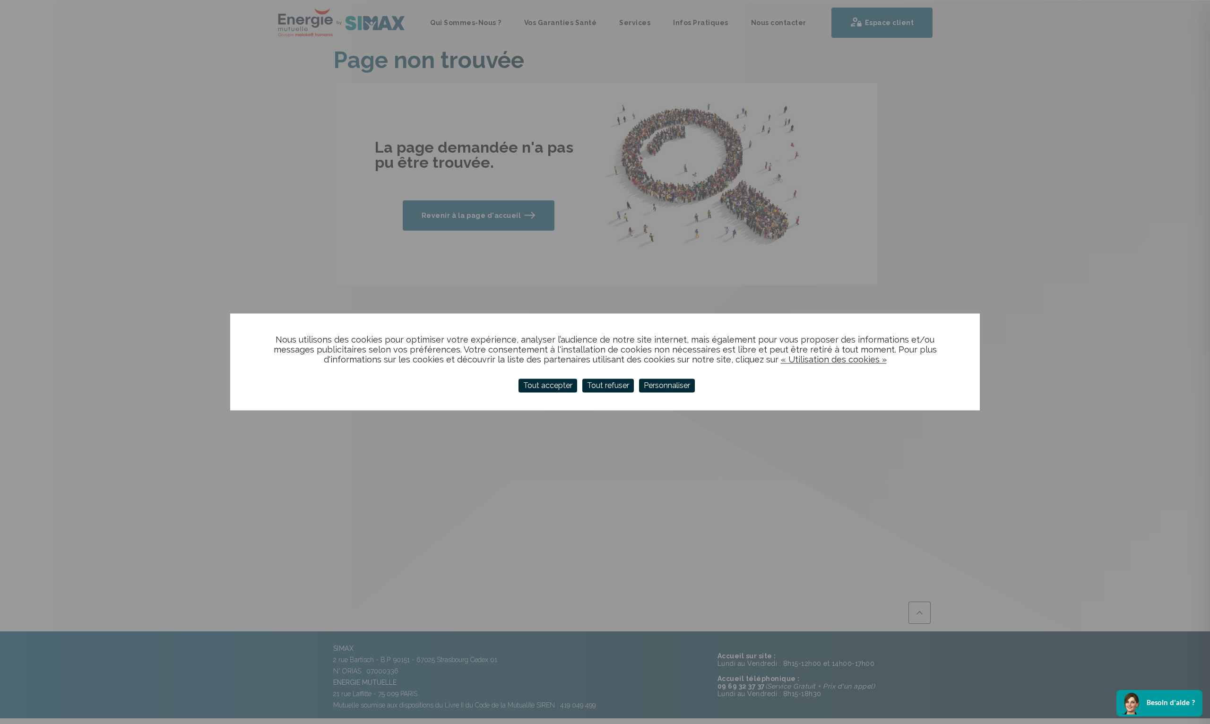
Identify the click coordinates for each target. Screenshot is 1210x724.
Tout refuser (608, 385)
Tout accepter (547, 385)
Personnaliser (667, 385)
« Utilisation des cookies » (834, 359)
